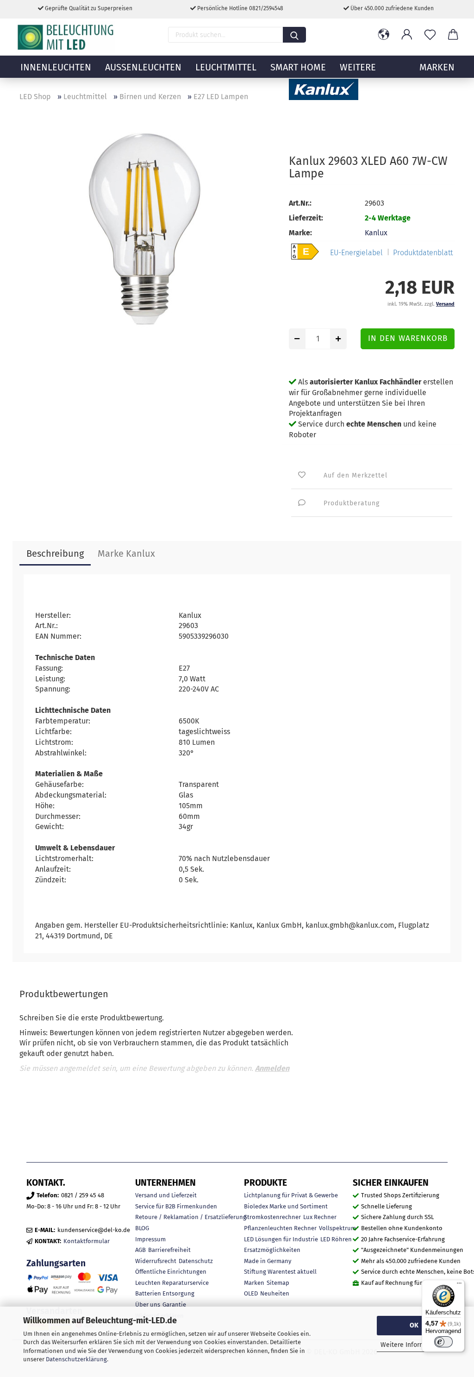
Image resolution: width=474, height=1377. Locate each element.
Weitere (358, 67)
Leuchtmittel (225, 67)
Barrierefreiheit (169, 1249)
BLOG (142, 1228)
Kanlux (376, 232)
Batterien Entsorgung (164, 1293)
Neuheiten (274, 1293)
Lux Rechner (320, 1217)
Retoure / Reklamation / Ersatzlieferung (190, 1217)
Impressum (150, 1239)
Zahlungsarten (56, 1263)
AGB (140, 1249)
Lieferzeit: (306, 218)
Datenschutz (196, 1261)
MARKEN (437, 67)
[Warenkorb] (453, 35)
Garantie (174, 1304)
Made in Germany (267, 1261)
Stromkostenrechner (272, 1217)
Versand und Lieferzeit (166, 1195)
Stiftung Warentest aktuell (280, 1271)
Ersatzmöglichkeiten (272, 1249)
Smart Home (298, 67)
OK (414, 1325)
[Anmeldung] (406, 35)
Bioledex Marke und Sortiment (286, 1206)
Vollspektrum (337, 1228)
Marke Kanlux (126, 553)
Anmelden (272, 1068)
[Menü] (459, 1285)
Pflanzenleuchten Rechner (280, 1228)
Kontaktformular (86, 1241)
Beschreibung (55, 553)
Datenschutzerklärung (76, 1359)
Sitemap (278, 1282)
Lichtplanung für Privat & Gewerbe (291, 1195)
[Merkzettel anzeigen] (430, 35)
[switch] (443, 1341)
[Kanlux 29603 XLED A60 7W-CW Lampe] (147, 236)
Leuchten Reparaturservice (172, 1282)
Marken (254, 1282)
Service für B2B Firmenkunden (176, 1206)
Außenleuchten (143, 67)
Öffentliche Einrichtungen (170, 1271)
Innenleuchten (55, 67)
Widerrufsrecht (155, 1261)
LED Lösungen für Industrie (281, 1239)
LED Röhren (336, 1239)
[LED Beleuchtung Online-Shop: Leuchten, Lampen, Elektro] (66, 37)
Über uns (147, 1304)
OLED (251, 1293)
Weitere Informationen (414, 1345)
